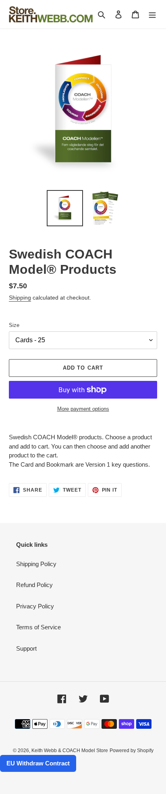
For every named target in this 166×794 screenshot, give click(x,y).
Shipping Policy (36, 563)
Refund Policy (34, 584)
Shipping (20, 297)
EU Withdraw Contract (38, 763)
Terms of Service (38, 627)
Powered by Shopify (132, 750)
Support (26, 648)
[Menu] (152, 14)
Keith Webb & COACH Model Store (69, 750)
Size (14, 325)
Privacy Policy (35, 606)
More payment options (83, 409)
